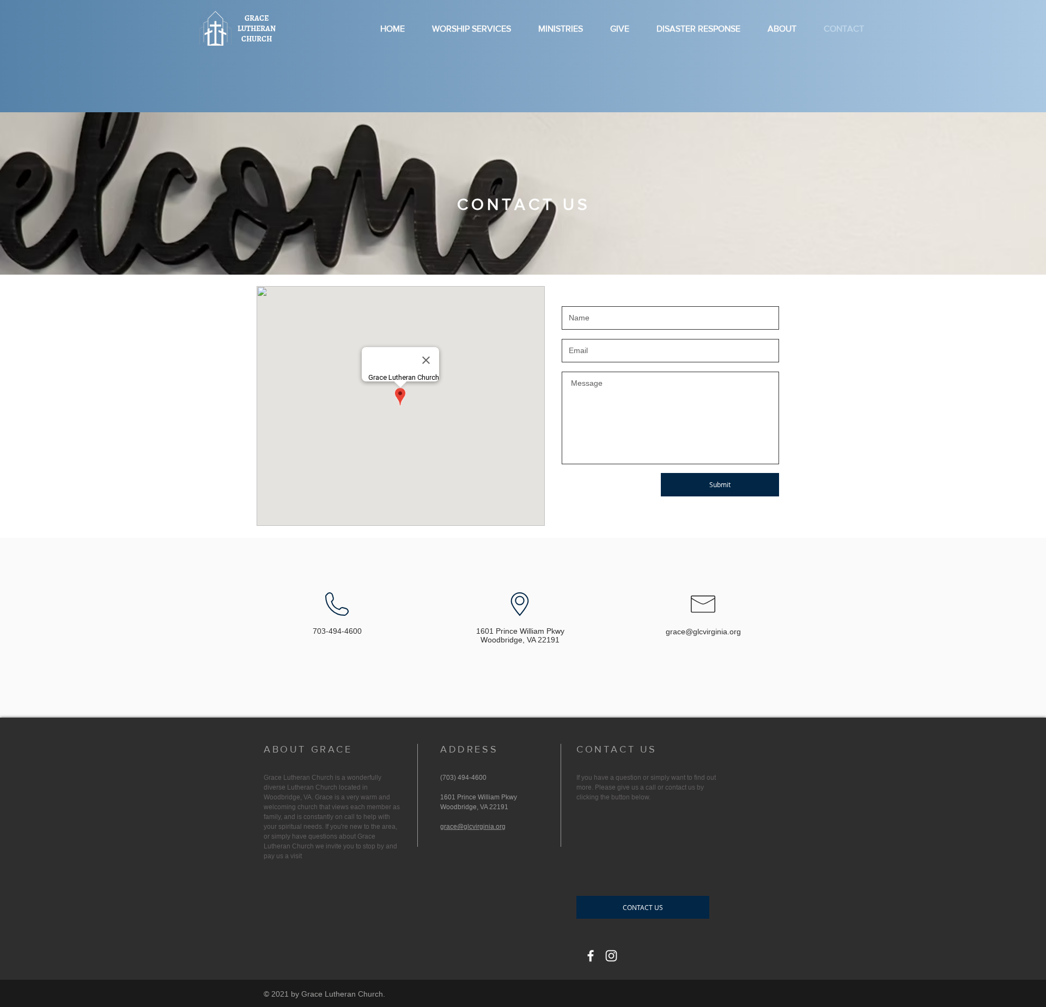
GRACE (257, 18)
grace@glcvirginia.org (703, 631)
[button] (642, 907)
